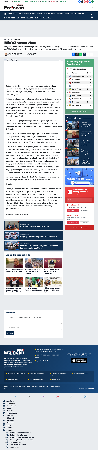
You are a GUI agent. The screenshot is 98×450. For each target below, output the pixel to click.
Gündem (11, 386)
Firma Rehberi (12, 413)
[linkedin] (85, 396)
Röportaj (10, 418)
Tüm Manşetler (13, 379)
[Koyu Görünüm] (91, 15)
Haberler (7, 39)
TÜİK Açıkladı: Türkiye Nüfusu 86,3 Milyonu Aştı (52, 290)
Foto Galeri (11, 406)
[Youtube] (82, 354)
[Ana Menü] (92, 17)
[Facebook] (69, 354)
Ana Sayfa (10, 401)
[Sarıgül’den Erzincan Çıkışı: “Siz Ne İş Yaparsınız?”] (53, 263)
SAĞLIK (81, 14)
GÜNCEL (38, 18)
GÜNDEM (51, 14)
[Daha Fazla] (84, 54)
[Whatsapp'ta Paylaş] (80, 54)
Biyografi (10, 420)
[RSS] (89, 354)
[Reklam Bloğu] (79, 176)
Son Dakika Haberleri (36, 379)
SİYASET (60, 14)
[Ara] (93, 7)
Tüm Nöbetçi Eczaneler (80, 228)
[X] (72, 354)
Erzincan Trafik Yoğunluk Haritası (58, 375)
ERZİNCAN (12, 14)
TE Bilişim (91, 388)
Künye (6, 389)
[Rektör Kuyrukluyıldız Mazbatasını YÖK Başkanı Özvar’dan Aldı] (14, 282)
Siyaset (28, 386)
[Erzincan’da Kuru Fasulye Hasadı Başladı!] (34, 282)
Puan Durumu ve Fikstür (81, 373)
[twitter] (29, 396)
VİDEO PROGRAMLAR (25, 18)
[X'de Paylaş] (77, 54)
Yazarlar (10, 411)
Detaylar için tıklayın (79, 111)
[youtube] (57, 396)
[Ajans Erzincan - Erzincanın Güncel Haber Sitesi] (14, 7)
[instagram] (43, 396)
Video (47, 386)
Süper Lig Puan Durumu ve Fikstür (22, 440)
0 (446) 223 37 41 (73, 210)
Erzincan (42, 386)
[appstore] (79, 360)
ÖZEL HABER (42, 14)
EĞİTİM (73, 14)
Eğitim (52, 386)
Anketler (10, 423)
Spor (23, 386)
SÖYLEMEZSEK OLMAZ (26, 14)
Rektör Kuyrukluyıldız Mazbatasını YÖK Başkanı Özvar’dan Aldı (14, 290)
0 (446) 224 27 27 (73, 222)
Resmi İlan (47, 18)
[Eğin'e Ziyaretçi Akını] (33, 60)
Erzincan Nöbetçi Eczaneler (16, 373)
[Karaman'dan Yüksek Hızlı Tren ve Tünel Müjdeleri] (34, 263)
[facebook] (15, 396)
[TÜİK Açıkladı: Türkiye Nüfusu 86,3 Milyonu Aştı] (53, 282)
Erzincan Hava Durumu (37, 373)
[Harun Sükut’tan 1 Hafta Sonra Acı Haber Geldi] (14, 263)
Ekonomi (18, 386)
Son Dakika (34, 386)
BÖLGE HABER (9, 18)
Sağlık (6, 386)
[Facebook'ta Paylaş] (73, 54)
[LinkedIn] (79, 354)
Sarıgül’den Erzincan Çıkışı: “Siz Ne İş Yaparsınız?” (51, 271)
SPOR (67, 14)
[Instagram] (76, 354)
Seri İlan (10, 415)
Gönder (10, 333)
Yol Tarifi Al (85, 210)
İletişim (57, 386)
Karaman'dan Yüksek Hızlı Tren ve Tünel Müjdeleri (32, 271)
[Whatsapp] (86, 354)
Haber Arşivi (56, 379)
